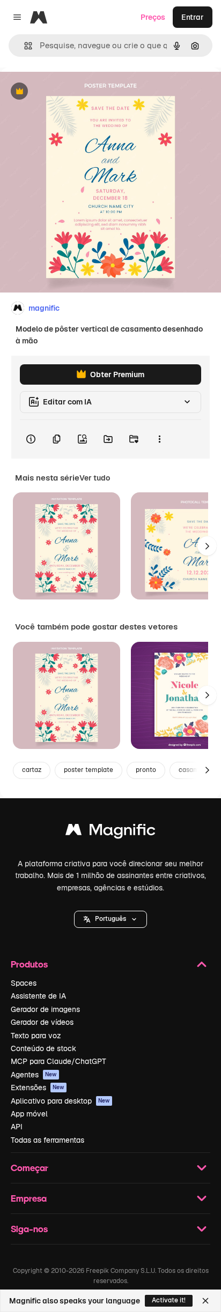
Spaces (23, 983)
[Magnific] (110, 832)
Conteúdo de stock (43, 1048)
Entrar (192, 17)
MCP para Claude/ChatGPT (58, 1061)
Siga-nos (29, 1228)
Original (69, 92)
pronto (146, 770)
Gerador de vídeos (42, 1022)
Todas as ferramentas (47, 1140)
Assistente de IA (38, 996)
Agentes (34, 1074)
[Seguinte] (207, 545)
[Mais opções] (159, 439)
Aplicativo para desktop (60, 1101)
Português (110, 918)
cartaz (31, 770)
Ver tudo (94, 478)
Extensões (37, 1087)
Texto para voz (36, 1035)
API (17, 1126)
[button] (110, 919)
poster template (88, 770)
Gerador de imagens (45, 1009)
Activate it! (169, 1300)
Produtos (29, 964)
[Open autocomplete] (24, 46)
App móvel (29, 1114)
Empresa (29, 1198)
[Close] (205, 1300)
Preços (153, 17)
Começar (29, 1167)
